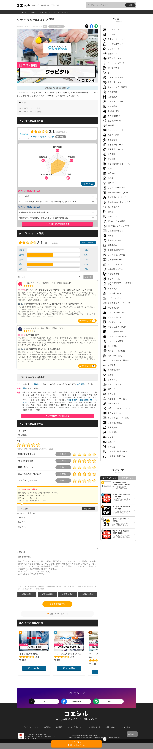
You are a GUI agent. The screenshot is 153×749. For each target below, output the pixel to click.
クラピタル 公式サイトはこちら (76, 743)
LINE (109, 701)
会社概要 (59, 727)
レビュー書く (88, 242)
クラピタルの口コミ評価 (31, 108)
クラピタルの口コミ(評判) (31, 112)
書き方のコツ (89, 509)
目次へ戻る (132, 734)
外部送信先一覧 (95, 727)
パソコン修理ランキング (43, 137)
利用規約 (47, 727)
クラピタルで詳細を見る (58, 224)
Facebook (76, 701)
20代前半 (35, 384)
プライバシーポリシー (31, 727)
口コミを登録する (57, 604)
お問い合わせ (110, 727)
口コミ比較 (88, 184)
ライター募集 (125, 727)
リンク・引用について (75, 727)
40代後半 (80, 384)
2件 (68, 88)
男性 (24, 388)
